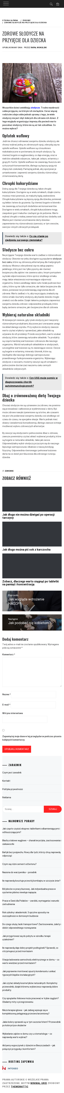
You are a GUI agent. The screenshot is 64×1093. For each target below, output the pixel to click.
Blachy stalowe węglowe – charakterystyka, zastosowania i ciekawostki (31, 842)
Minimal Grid (38, 1083)
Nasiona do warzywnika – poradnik (19, 872)
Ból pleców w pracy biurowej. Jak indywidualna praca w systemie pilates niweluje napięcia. (29, 891)
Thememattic (19, 1086)
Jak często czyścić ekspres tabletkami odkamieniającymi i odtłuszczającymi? (31, 830)
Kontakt (6, 781)
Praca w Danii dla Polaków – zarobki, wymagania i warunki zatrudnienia (30, 902)
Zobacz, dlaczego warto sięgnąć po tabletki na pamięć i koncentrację (30, 583)
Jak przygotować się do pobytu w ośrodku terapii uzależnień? (26, 938)
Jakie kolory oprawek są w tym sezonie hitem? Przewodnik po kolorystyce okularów (31, 1024)
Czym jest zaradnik (11, 772)
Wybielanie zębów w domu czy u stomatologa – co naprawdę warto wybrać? (27, 1035)
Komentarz (8, 654)
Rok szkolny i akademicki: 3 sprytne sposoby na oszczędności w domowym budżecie (25, 914)
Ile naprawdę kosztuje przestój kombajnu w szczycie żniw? (31, 880)
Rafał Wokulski (39, 47)
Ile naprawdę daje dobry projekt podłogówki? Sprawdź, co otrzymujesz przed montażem (30, 950)
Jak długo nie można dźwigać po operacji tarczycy (28, 516)
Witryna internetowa (12, 713)
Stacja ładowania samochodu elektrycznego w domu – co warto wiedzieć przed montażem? (30, 961)
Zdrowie (9, 471)
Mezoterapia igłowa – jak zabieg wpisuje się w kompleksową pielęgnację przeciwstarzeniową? (25, 1012)
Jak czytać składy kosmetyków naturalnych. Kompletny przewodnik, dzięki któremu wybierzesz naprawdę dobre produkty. (30, 986)
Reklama (6, 797)
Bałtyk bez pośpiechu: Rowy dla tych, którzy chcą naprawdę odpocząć (31, 854)
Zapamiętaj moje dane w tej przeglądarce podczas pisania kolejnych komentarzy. (31, 738)
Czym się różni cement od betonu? (19, 864)
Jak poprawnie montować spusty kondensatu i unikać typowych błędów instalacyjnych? (29, 973)
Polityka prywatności (12, 789)
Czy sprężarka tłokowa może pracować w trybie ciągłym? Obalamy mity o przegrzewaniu (30, 1000)
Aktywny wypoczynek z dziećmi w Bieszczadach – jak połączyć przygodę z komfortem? (28, 1047)
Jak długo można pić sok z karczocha (26, 549)
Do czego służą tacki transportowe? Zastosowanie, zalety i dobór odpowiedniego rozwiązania (31, 926)
